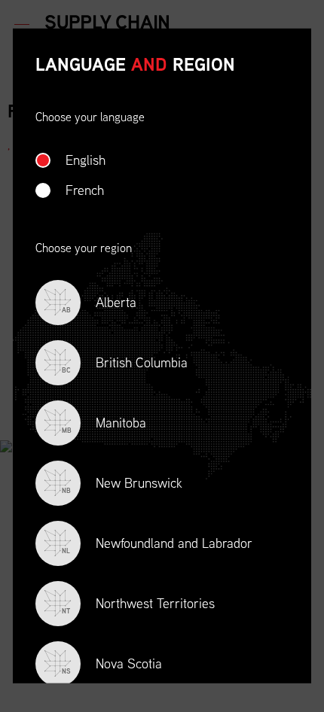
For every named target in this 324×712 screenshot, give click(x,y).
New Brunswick (122, 484)
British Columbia (125, 364)
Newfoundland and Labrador (157, 544)
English (85, 160)
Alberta (99, 304)
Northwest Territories (138, 605)
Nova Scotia (112, 665)
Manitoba (104, 424)
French (85, 190)
